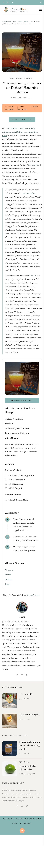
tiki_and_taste (34, 164)
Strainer (8, 579)
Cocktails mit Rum (22, 21)
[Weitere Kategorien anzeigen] (34, 78)
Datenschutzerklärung (28, 819)
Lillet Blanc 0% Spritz (29, 714)
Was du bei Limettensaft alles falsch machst (27, 766)
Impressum (8, 819)
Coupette (9, 569)
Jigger (7, 584)
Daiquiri (33, 275)
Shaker (8, 574)
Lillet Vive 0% (25, 694)
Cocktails (12, 21)
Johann (14, 97)
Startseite (5, 21)
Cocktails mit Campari (21, 78)
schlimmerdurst (29, 193)
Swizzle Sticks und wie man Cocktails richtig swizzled (29, 745)
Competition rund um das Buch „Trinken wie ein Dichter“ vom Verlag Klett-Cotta (20, 132)
